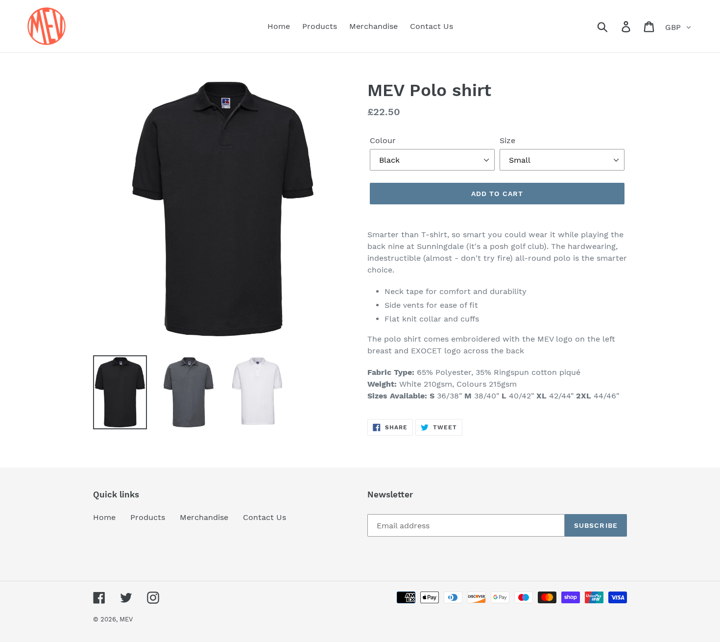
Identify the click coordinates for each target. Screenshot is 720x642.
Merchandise (204, 517)
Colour (383, 140)
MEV (126, 619)
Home (104, 517)
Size (507, 140)
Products (147, 517)
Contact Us (264, 517)
